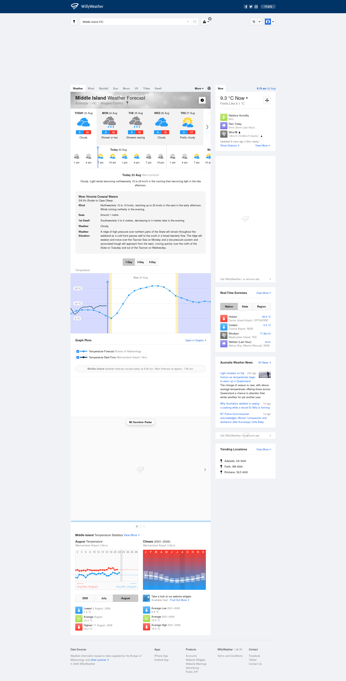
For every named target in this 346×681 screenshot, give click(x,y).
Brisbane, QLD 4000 (236, 472)
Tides (146, 88)
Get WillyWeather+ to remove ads (240, 279)
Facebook (254, 656)
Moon (126, 88)
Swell (158, 88)
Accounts (191, 656)
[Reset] (187, 21)
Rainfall (103, 88)
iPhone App (161, 656)
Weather (78, 88)
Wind (91, 88)
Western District (112, 103)
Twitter (252, 660)
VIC (94, 103)
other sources (98, 660)
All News (263, 362)
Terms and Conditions (230, 656)
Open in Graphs (194, 340)
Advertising (192, 668)
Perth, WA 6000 (233, 466)
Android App (161, 660)
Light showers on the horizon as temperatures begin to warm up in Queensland (245, 385)
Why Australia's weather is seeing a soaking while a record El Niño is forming (245, 405)
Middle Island (127, 102)
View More (130, 535)
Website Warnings (196, 664)
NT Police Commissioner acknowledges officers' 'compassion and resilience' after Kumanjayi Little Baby (245, 418)
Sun (115, 88)
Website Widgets (195, 660)
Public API (192, 672)
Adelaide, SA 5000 (235, 461)
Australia (81, 103)
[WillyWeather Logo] (89, 6)
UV (136, 88)
